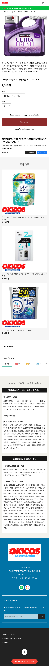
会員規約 (5, 642)
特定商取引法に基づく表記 (11, 638)
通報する (5, 152)
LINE (21, 587)
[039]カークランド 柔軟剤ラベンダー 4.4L (24, 12)
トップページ (5, 12)
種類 (3, 91)
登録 (41, 616)
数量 (3, 101)
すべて (7, 364)
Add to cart (24, 122)
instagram (27, 587)
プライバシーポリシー (9, 634)
